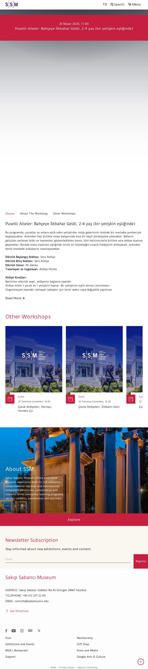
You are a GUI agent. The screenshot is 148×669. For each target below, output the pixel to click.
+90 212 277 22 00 (34, 595)
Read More (13, 298)
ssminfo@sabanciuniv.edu (32, 601)
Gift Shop (83, 644)
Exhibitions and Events (19, 644)
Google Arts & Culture (91, 656)
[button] (134, 4)
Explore (74, 519)
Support (10, 656)
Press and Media (87, 650)
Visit (8, 638)
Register (141, 561)
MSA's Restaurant (16, 650)
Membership (85, 638)
